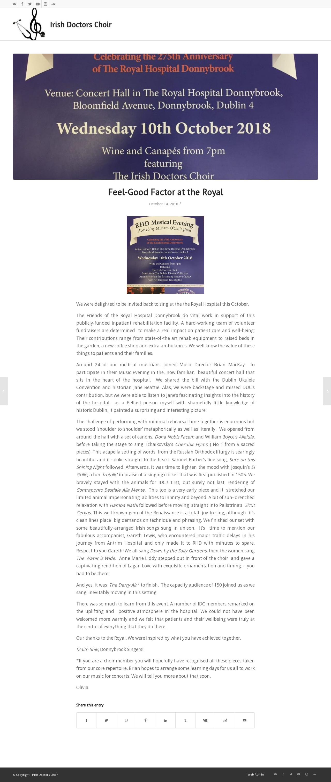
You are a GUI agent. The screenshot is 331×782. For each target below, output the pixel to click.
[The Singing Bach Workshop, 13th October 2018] (327, 391)
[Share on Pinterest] (145, 720)
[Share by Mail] (245, 720)
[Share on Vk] (205, 720)
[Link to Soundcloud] (53, 4)
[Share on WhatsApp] (126, 720)
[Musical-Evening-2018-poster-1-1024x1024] (165, 117)
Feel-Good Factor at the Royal (165, 192)
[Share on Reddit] (225, 720)
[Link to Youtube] (37, 4)
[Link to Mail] (14, 4)
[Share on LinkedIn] (165, 720)
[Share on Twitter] (106, 720)
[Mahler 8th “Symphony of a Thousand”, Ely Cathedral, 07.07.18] (4, 391)
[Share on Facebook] (86, 720)
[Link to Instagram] (45, 4)
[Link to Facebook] (22, 4)
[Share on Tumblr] (185, 720)
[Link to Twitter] (30, 4)
